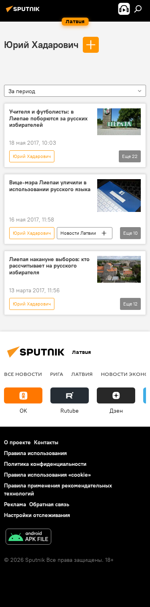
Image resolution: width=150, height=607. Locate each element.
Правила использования (35, 453)
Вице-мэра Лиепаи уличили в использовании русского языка (49, 186)
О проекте (17, 442)
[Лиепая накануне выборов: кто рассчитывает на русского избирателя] (119, 269)
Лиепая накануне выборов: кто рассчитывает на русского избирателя (49, 266)
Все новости (23, 373)
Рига (56, 373)
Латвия (82, 373)
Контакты (46, 442)
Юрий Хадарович (41, 44)
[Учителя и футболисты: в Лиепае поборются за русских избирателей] (119, 122)
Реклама (15, 504)
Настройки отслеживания (37, 515)
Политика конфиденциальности (45, 463)
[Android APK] (28, 538)
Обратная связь (49, 504)
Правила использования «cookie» (47, 474)
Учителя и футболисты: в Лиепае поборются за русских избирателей (48, 118)
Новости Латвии (78, 233)
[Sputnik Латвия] (24, 12)
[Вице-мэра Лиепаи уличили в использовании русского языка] (119, 195)
